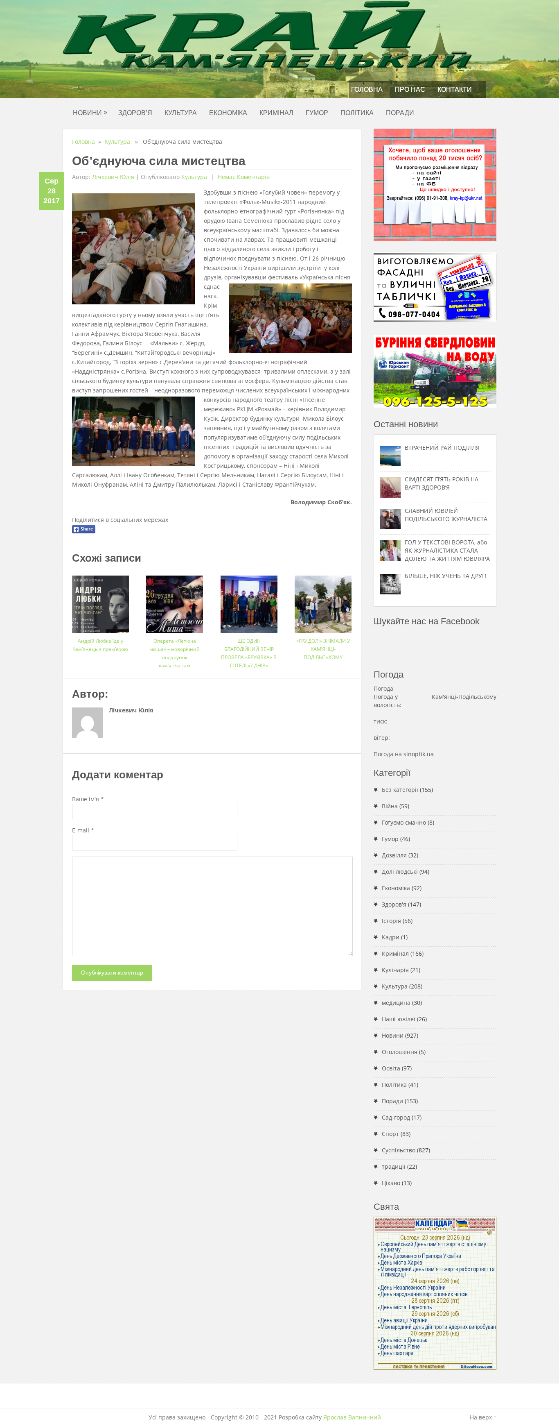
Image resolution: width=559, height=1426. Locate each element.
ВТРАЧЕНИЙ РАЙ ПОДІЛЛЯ (442, 447)
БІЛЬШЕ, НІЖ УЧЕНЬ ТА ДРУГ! (446, 576)
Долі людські (400, 871)
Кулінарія (395, 970)
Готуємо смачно (404, 822)
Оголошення (399, 1052)
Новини (90, 112)
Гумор (317, 112)
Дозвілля (394, 855)
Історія (391, 921)
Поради (400, 112)
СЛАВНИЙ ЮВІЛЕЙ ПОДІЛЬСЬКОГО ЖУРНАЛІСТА (446, 515)
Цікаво (391, 1183)
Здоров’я (135, 112)
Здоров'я (394, 904)
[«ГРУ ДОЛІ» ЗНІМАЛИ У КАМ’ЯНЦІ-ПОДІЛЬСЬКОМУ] (323, 601)
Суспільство (398, 1150)
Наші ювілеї (398, 1019)
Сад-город (396, 1117)
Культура (181, 112)
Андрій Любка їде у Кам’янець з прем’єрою (100, 645)
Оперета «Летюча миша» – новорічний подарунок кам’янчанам (174, 653)
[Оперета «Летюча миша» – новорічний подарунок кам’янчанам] (174, 601)
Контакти (454, 89)
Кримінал (276, 112)
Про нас (410, 89)
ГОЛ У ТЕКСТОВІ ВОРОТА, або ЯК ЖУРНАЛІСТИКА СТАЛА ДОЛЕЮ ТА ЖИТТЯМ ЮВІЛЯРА (447, 550)
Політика (357, 112)
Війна (390, 806)
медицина (396, 1003)
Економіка (228, 112)
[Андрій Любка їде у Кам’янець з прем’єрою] (100, 601)
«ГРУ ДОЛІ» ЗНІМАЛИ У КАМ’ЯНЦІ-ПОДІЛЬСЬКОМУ (323, 649)
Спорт (390, 1134)
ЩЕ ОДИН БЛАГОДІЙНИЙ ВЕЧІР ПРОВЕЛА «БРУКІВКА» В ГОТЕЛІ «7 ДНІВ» (249, 653)
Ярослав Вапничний (352, 1417)
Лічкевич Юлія (113, 177)
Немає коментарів (243, 177)
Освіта (391, 1068)
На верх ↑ (483, 1417)
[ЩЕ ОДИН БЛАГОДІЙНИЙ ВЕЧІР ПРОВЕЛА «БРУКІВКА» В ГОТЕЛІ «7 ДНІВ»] (249, 601)
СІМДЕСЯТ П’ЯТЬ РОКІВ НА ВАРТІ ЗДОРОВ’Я (441, 483)
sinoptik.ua (418, 754)
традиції (394, 1166)
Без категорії (400, 789)
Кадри (390, 937)
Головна (367, 89)
